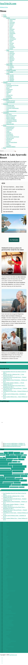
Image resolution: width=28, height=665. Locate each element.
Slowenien (12, 32)
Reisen (1, 457)
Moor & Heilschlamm (11, 142)
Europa (8, 17)
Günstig (17, 453)
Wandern (8, 92)
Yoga (7, 109)
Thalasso (8, 141)
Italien (10, 27)
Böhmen (2, 453)
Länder (5, 16)
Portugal (11, 40)
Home (4, 15)
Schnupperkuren (10, 127)
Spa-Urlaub (15, 459)
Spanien (11, 34)
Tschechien (12, 22)
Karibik (11, 72)
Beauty (8, 88)
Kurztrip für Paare (10, 101)
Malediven (12, 58)
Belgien (11, 36)
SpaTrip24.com (13, 654)
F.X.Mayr (8, 145)
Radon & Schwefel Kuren (12, 136)
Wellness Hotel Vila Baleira (18, 474)
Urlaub (18, 461)
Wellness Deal (6, 466)
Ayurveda (5, 104)
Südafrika (11, 79)
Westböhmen (21, 487)
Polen (10, 41)
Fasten (7, 131)
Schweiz (11, 25)
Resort (4, 457)
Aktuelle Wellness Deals (11, 490)
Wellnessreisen (10, 478)
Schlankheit (9, 129)
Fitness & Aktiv (10, 124)
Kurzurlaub (6, 99)
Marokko (11, 77)
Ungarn (11, 44)
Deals (4, 148)
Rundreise (8, 96)
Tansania (11, 80)
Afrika (7, 73)
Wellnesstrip (17, 483)
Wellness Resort (19, 478)
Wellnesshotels (6, 474)
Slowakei (11, 43)
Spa (19, 457)
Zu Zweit (8, 84)
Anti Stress (9, 114)
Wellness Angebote (15, 464)
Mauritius (11, 60)
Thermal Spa (9, 95)
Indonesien (12, 53)
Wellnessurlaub (5, 485)
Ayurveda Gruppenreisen (12, 108)
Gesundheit (6, 112)
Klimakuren (9, 139)
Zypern (11, 26)
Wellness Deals (19, 466)
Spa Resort (21, 459)
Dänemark (11, 29)
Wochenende (9, 89)
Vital (7, 93)
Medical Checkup (10, 117)
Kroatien (11, 30)
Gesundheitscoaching (11, 121)
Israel (10, 68)
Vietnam (11, 56)
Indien (10, 61)
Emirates (11, 66)
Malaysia (11, 57)
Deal (6, 453)
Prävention (9, 122)
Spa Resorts (9, 97)
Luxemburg (12, 47)
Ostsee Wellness (19, 455)
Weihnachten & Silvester (12, 85)
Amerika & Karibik (11, 70)
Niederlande (12, 33)
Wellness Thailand (8, 483)
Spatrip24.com (6, 461)
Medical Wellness (10, 118)
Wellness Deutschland (5, 469)
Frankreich (12, 37)
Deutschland (12, 19)
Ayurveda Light (10, 105)
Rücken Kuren (9, 128)
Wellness (5, 82)
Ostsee (7, 455)
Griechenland (12, 39)
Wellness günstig (18, 469)
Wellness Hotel (17, 471)
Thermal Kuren (10, 138)
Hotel (21, 453)
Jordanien (11, 67)
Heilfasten (8, 132)
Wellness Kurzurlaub (12, 476)
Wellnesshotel (6, 471)
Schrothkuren (9, 134)
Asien (7, 50)
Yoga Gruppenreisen (11, 111)
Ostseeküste (12, 455)
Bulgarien (11, 46)
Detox (7, 143)
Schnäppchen (11, 457)
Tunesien (11, 76)
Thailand (11, 51)
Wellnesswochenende (14, 487)
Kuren (4, 125)
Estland (11, 48)
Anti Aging (9, 86)
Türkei (11, 20)
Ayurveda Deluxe (10, 106)
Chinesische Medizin (11, 119)
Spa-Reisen (10, 459)
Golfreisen (8, 91)
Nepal (10, 63)
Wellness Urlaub (16, 485)
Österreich (11, 23)
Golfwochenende (10, 102)
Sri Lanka (11, 54)
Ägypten (11, 75)
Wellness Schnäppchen (10, 480)
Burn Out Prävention (11, 115)
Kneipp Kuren (9, 135)
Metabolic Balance (10, 146)
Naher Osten (9, 64)
